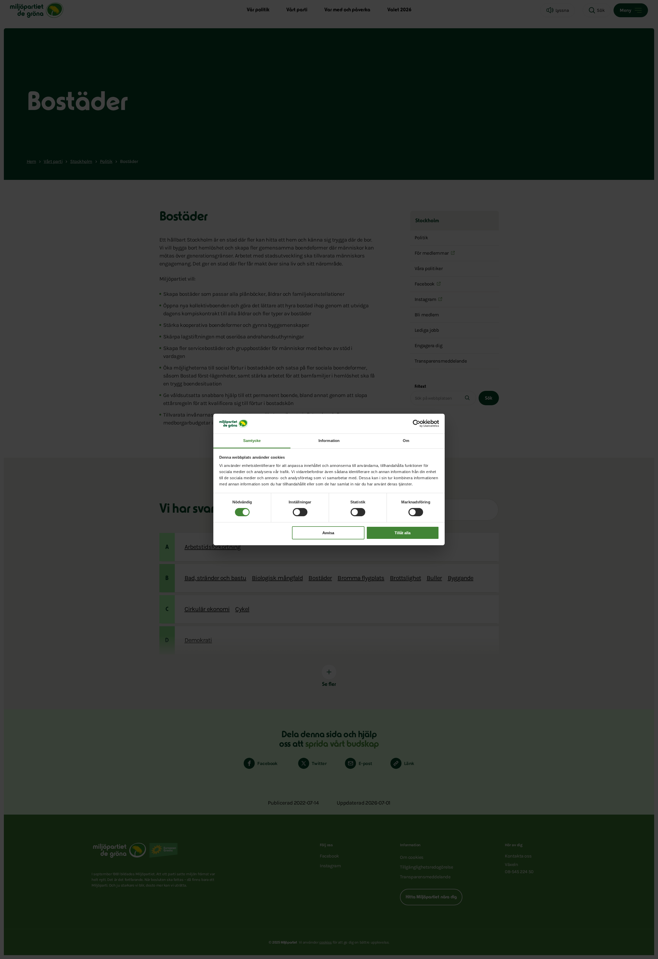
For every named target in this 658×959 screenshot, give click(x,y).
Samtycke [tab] (252, 440)
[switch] (300, 512)
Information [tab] (329, 440)
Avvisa (328, 533)
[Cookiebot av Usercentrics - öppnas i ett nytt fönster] (416, 423)
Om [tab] (406, 440)
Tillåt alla (402, 533)
